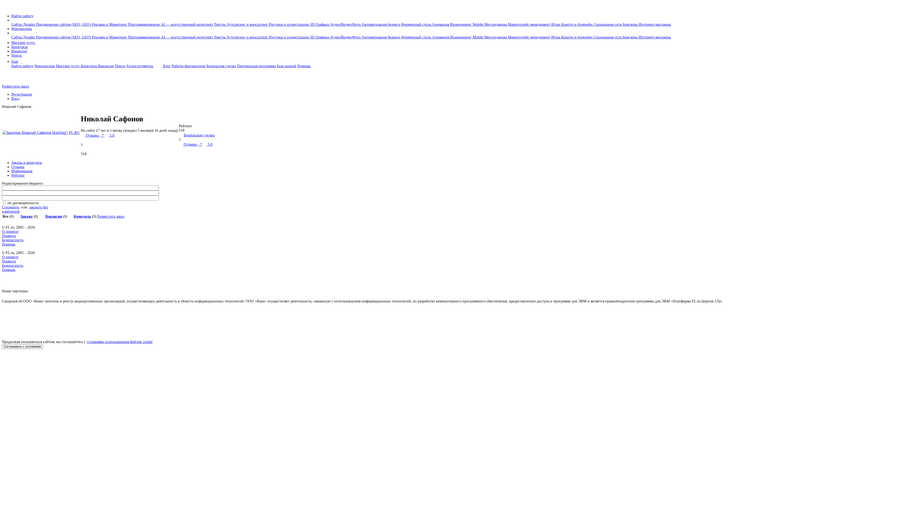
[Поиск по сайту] (15, 78)
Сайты (17, 24)
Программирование (144, 24)
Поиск (16, 55)
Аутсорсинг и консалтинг (248, 24)
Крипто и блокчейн (577, 24)
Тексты (220, 24)
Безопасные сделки (199, 135)
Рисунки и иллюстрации (289, 24)
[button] (12, 20)
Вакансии (19, 51)
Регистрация (21, 94)
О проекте (10, 232)
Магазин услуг (23, 43)
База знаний (286, 66)
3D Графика (320, 24)
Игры (556, 24)
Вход (15, 99)
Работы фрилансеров (188, 66)
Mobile (478, 24)
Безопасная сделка (221, 66)
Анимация (441, 24)
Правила (9, 236)
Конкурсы (19, 47)
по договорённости (23, 203)
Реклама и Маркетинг (110, 24)
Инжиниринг (461, 24)
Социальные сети (608, 24)
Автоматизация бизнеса (381, 24)
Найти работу (22, 16)
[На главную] (6, 8)
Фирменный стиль (416, 24)
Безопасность (12, 240)
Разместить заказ (15, 86)
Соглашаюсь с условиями (22, 346)
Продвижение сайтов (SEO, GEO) (64, 24)
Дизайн (29, 24)
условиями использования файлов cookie (119, 342)
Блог (167, 66)
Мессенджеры (496, 24)
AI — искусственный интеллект (187, 24)
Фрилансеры (21, 29)
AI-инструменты (140, 66)
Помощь (304, 66)
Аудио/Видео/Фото (346, 24)
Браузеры (631, 24)
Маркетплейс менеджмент (529, 24)
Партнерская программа (256, 66)
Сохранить (10, 207)
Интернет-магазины (655, 24)
